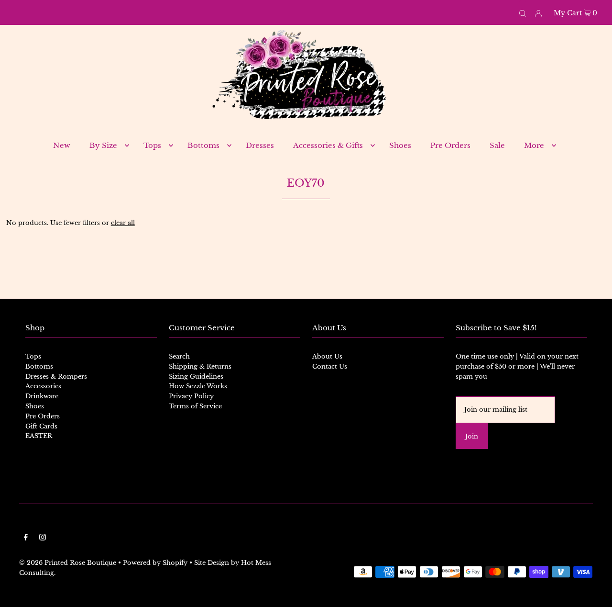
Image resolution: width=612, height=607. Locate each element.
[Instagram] (42, 539)
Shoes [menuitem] (400, 145)
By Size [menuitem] (103, 145)
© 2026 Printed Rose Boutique (67, 563)
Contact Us (329, 366)
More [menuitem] (534, 145)
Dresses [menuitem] (260, 145)
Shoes (34, 406)
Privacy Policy (191, 396)
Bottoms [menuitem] (203, 145)
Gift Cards (41, 426)
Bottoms (39, 366)
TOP (595, 593)
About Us (327, 356)
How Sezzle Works (198, 386)
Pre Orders (42, 416)
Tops (33, 356)
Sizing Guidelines (196, 376)
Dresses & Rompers (56, 376)
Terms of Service (195, 406)
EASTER (38, 436)
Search (179, 356)
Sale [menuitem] (497, 145)
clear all (123, 223)
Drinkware (41, 396)
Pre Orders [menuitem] (450, 145)
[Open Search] (522, 12)
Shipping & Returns (200, 366)
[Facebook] (26, 539)
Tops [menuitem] (152, 145)
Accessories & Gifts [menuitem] (328, 145)
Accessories (43, 386)
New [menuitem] (61, 145)
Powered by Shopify (155, 563)
